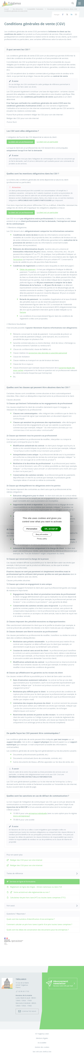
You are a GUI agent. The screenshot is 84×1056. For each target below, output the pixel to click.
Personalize (31, 529)
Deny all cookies (42, 534)
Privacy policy (42, 539)
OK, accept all (51, 529)
